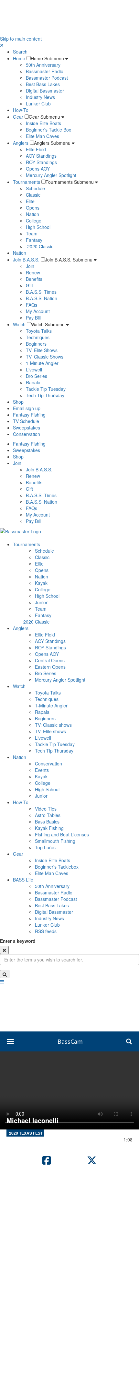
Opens (32, 207)
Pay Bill (33, 317)
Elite (30, 201)
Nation (32, 214)
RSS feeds (46, 931)
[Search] (4, 974)
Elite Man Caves (42, 136)
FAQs (31, 304)
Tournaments (26, 182)
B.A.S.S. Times (41, 292)
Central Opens (50, 660)
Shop (18, 402)
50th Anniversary (43, 65)
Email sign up (26, 408)
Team (31, 233)
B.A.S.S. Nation (41, 298)
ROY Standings (41, 162)
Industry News (40, 97)
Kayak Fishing (49, 828)
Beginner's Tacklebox (57, 866)
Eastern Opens (50, 667)
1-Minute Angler (42, 363)
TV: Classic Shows (44, 356)
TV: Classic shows (53, 725)
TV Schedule (26, 421)
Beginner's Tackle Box (48, 129)
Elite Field (36, 149)
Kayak (41, 583)
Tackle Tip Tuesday (46, 389)
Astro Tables (47, 815)
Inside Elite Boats (43, 123)
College (33, 220)
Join (30, 266)
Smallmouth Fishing (55, 841)
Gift (29, 285)
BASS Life (23, 879)
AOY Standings (41, 156)
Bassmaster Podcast (47, 77)
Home (19, 58)
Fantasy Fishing (29, 414)
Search (20, 51)
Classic (33, 195)
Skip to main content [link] (21, 38)
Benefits (34, 279)
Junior (41, 602)
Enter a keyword (18, 941)
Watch (19, 324)
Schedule (35, 188)
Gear (18, 116)
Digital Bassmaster (45, 90)
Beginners (36, 343)
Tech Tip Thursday (45, 395)
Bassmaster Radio (44, 71)
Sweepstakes (26, 427)
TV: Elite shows (50, 731)
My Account (38, 311)
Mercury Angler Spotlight (51, 175)
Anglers (20, 143)
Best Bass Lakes (43, 84)
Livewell (34, 369)
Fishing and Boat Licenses (62, 834)
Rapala (33, 382)
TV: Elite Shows (42, 350)
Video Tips (46, 808)
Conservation (26, 434)
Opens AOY (38, 168)
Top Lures (45, 847)
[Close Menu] (2, 45)
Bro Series (36, 376)
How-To (20, 110)
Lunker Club (38, 103)
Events (42, 770)
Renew (33, 272)
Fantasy (34, 240)
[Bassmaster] (20, 530)
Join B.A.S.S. (26, 259)
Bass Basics (47, 821)
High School (38, 227)
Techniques (37, 337)
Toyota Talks (39, 331)
